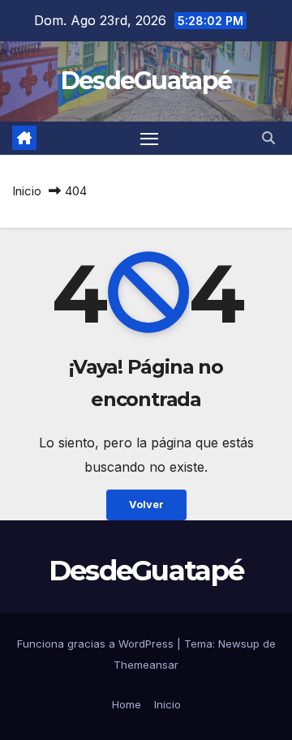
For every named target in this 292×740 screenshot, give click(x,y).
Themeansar (146, 664)
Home (126, 704)
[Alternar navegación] (149, 138)
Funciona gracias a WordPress (97, 643)
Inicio (26, 191)
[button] (268, 138)
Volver (146, 504)
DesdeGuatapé (146, 81)
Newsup (239, 643)
